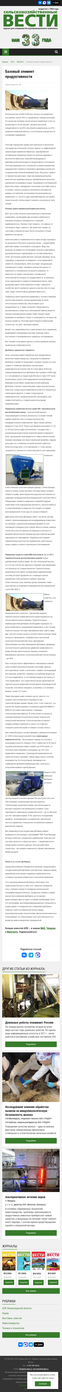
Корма (5, 1313)
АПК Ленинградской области (16, 1308)
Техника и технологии (13, 1328)
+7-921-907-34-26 (33, 1366)
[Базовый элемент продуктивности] (26, 100)
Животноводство (11, 85)
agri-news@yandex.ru (40, 1369)
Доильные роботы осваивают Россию (29, 1022)
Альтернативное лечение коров (25, 1197)
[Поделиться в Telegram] (31, 955)
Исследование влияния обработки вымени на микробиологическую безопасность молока (27, 1111)
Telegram (51, 928)
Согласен (43, 1384)
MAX (42, 928)
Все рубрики (31, 1335)
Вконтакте (12, 931)
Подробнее (31, 1044)
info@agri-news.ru (25, 1369)
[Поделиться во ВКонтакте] (24, 955)
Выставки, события (12, 1318)
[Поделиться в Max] (37, 955)
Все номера (31, 1291)
